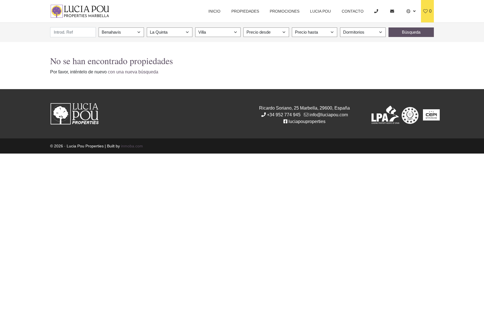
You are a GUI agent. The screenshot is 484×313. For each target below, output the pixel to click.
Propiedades (245, 11)
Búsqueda (411, 32)
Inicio (214, 11)
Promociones (284, 11)
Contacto (353, 11)
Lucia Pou (320, 11)
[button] (411, 11)
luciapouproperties (306, 121)
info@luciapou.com (329, 114)
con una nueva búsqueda (133, 71)
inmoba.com (132, 146)
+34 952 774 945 (284, 114)
